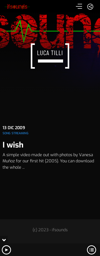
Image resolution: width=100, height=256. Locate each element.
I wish (13, 145)
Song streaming (15, 133)
